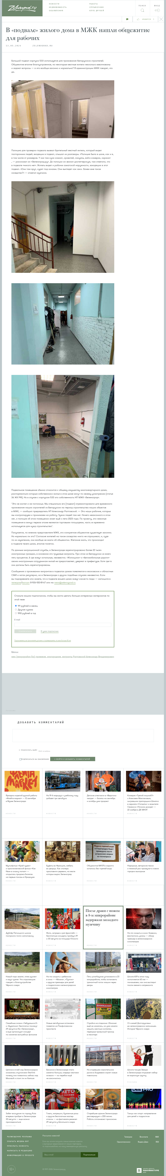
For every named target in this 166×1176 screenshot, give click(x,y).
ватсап (26, 582)
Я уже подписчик (50, 631)
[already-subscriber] (50, 631)
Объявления (56, 11)
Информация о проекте (20, 1155)
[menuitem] (63, 4)
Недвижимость (58, 7)
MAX (157, 1137)
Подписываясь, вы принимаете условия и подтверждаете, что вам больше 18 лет (42, 640)
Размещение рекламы (19, 1137)
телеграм (16, 582)
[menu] (83, 7)
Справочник (96, 7)
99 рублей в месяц (28, 605)
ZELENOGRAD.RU (43, 46)
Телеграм (128, 1137)
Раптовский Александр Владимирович (93, 656)
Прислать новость (18, 1146)
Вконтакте (144, 1137)
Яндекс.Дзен (143, 1142)
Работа (93, 4)
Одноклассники (123, 1142)
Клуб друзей (96, 11)
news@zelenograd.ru (65, 582)
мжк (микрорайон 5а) (23, 656)
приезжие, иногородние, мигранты (54, 656)
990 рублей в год (27, 613)
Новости (54, 4)
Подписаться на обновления (35, 759)
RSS (157, 1142)
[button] (25, 631)
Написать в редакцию (19, 1151)
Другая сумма (25, 609)
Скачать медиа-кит (18, 1141)
